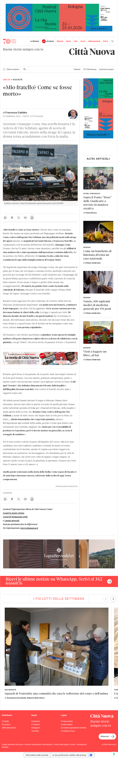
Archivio (50, 41)
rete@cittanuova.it (29, 528)
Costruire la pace (106, 69)
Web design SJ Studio (68, 744)
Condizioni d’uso (68, 731)
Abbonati (104, 736)
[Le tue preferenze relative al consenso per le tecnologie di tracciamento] (114, 754)
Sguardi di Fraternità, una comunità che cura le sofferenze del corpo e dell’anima (56, 693)
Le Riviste (34, 41)
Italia (6, 79)
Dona (68, 41)
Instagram (35, 728)
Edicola (60, 41)
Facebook (35, 721)
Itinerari (77, 69)
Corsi (83, 41)
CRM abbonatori (9, 728)
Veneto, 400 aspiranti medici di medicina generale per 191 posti (97, 305)
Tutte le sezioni (12, 69)
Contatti (5, 721)
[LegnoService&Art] (59, 554)
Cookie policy (66, 724)
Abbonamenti (94, 41)
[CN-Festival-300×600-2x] (98, 108)
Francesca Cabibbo (16, 112)
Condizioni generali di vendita (73, 728)
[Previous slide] (106, 599)
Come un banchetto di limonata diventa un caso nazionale (97, 255)
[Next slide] (113, 599)
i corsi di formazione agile (15, 517)
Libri (76, 41)
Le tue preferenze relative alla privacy (69, 755)
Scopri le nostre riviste (13, 513)
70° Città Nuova (89, 69)
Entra (105, 41)
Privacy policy (67, 721)
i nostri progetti (11, 521)
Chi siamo (6, 724)
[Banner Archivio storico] (40, 358)
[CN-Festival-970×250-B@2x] (59, 17)
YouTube (35, 731)
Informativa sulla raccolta (37, 755)
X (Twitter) (35, 724)
